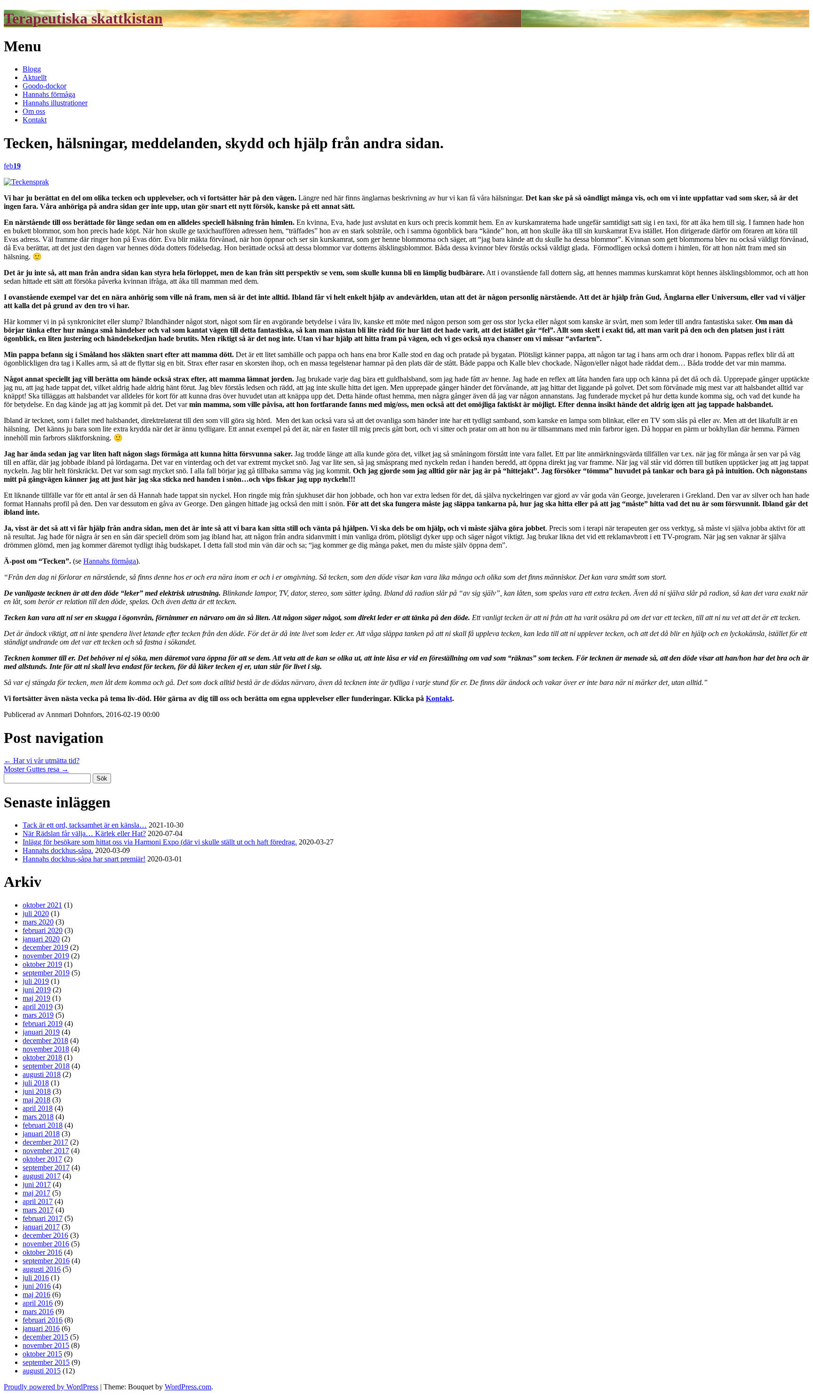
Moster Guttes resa (36, 769)
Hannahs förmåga (49, 94)
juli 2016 (36, 1278)
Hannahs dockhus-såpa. (58, 850)
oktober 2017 (42, 1159)
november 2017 (46, 1151)
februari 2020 (43, 930)
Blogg (32, 69)
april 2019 (38, 1007)
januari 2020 (41, 939)
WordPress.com (188, 1387)
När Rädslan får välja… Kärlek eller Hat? (84, 833)
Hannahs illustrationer (55, 103)
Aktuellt (35, 77)
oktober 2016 (42, 1252)
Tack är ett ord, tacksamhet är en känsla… (85, 825)
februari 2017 (43, 1218)
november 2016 (46, 1244)
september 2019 (46, 973)
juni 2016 (37, 1286)
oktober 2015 (42, 1354)
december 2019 (45, 947)
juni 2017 (37, 1184)
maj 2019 (36, 998)
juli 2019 (36, 981)
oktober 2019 (42, 964)
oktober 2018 (42, 1057)
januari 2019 (41, 1032)
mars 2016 (38, 1311)
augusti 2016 (42, 1269)
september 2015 (46, 1362)
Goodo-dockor (44, 86)
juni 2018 (37, 1091)
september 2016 (46, 1261)
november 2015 (46, 1345)
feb (12, 166)
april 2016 (38, 1303)
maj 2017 (36, 1193)
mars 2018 (38, 1117)
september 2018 (46, 1066)
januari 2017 (41, 1227)
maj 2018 (36, 1100)
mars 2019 (38, 1015)
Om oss (34, 111)
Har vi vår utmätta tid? (42, 761)
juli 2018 (36, 1083)
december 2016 (45, 1235)
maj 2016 (36, 1295)
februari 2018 (43, 1125)
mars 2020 (38, 922)
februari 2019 (43, 1024)
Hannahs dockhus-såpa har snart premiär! (84, 859)
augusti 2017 (42, 1176)
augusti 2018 (42, 1074)
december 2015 (45, 1337)
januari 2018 (41, 1134)
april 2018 (38, 1108)
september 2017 (46, 1168)
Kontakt (35, 120)
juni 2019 (37, 990)
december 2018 (45, 1040)
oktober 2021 (42, 905)
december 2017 (45, 1142)
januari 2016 (41, 1328)
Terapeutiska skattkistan (83, 18)
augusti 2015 (42, 1371)
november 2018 (46, 1049)
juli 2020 (36, 913)
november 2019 (46, 956)
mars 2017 (38, 1210)
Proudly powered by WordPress (51, 1387)
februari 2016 (43, 1320)
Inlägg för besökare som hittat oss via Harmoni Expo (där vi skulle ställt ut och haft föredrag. (160, 842)
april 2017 (38, 1201)
